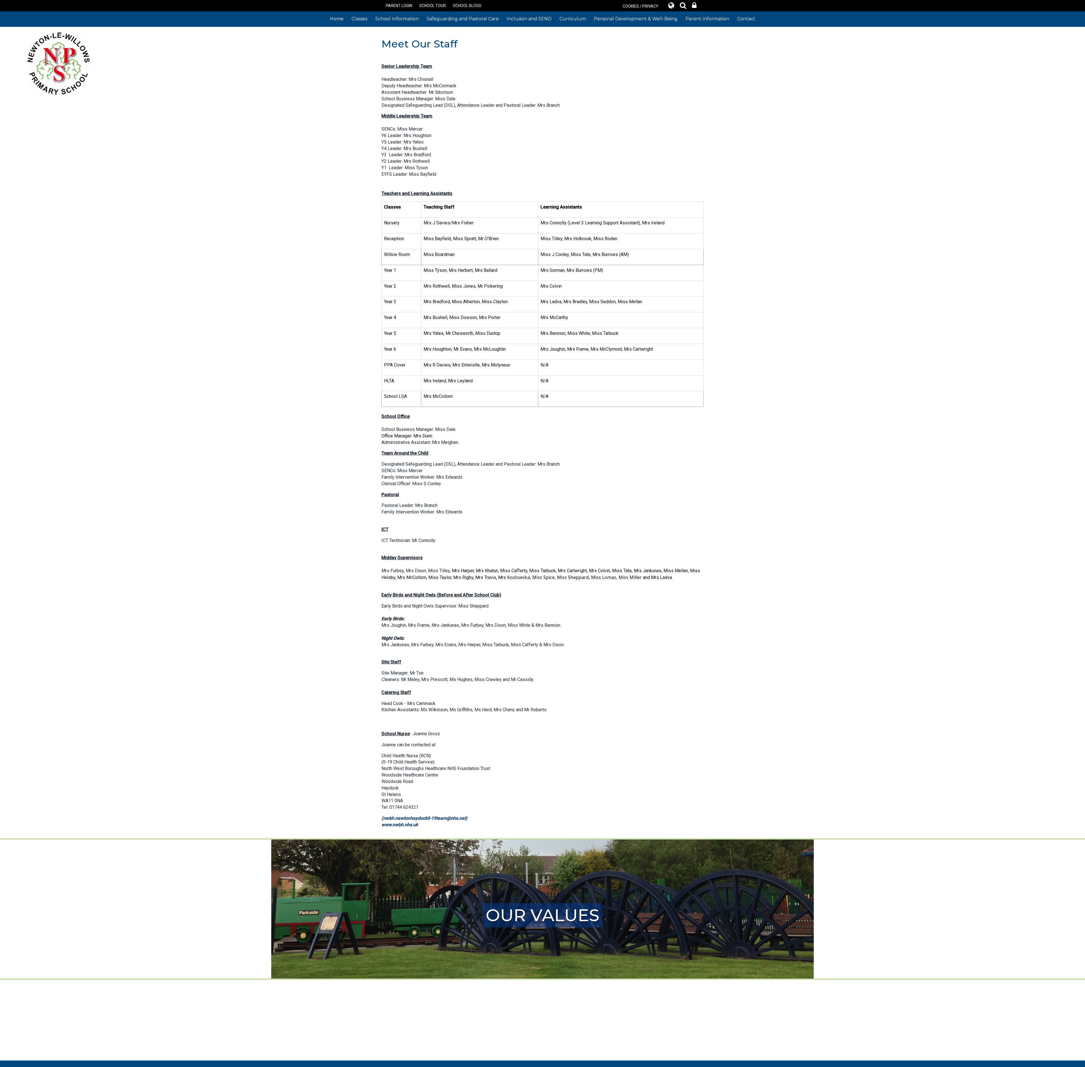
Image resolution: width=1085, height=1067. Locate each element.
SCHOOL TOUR (432, 5)
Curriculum (572, 18)
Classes (359, 18)
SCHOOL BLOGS (467, 5)
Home (337, 18)
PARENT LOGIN (399, 5)
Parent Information (707, 18)
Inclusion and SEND (529, 18)
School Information (397, 18)
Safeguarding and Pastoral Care (463, 18)
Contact (746, 18)
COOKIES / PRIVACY (640, 6)
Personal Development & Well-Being (636, 18)
